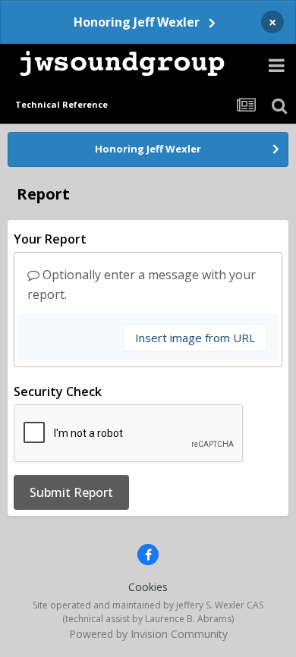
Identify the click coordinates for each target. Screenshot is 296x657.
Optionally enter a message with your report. (141, 284)
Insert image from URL (195, 337)
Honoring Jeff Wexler (137, 22)
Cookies (148, 587)
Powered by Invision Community (148, 634)
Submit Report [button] (71, 492)
